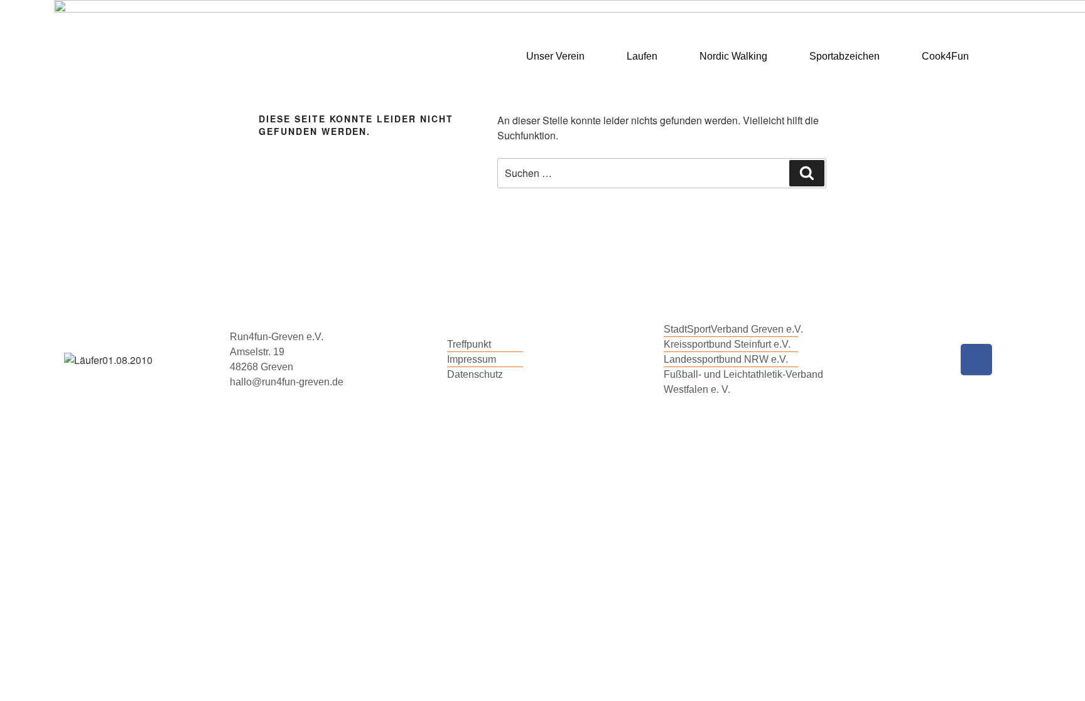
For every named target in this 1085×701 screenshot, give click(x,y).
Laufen (642, 56)
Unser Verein (555, 56)
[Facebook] (976, 359)
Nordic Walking (733, 56)
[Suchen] (806, 173)
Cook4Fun (945, 56)
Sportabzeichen (844, 56)
